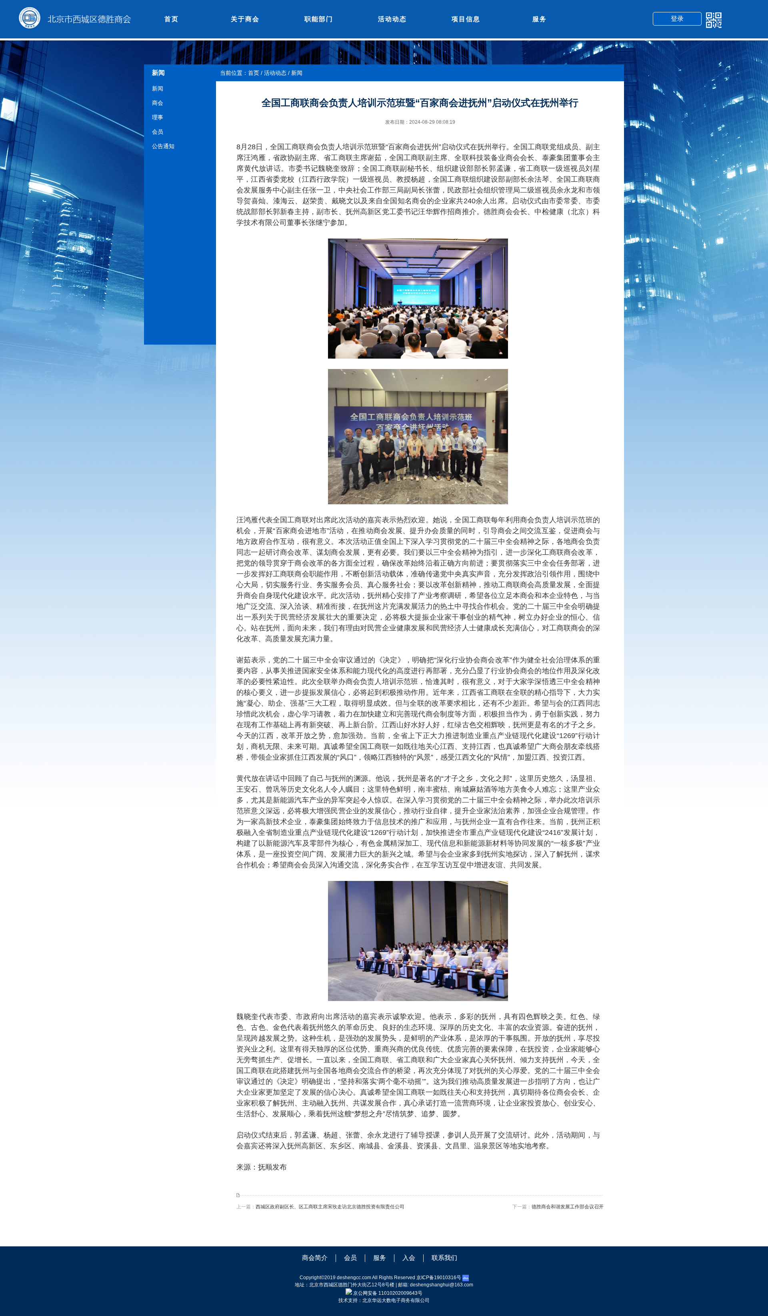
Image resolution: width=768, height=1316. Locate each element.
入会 (408, 1257)
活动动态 (392, 19)
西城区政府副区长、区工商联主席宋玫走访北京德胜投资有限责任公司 (330, 1207)
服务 (539, 19)
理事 (157, 117)
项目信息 (466, 19)
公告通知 (163, 146)
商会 (157, 103)
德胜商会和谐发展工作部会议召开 (568, 1207)
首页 (171, 19)
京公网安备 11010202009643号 (387, 1293)
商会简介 (315, 1257)
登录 (677, 18)
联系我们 (444, 1257)
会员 (157, 131)
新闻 (157, 88)
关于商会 (245, 19)
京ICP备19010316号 (438, 1277)
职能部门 (318, 19)
